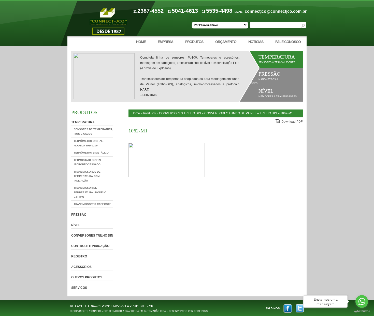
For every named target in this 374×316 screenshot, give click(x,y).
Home (141, 42)
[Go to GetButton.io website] (362, 311)
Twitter (299, 308)
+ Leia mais (148, 95)
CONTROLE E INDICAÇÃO (90, 246)
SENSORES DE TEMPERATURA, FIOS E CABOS (93, 131)
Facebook (287, 308)
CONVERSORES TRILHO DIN (92, 235)
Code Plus (201, 311)
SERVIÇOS (79, 288)
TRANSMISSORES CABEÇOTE (92, 204)
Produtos (194, 42)
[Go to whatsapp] (361, 301)
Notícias (255, 42)
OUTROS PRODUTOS (86, 277)
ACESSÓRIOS (81, 267)
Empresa (165, 42)
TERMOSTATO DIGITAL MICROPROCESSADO (88, 162)
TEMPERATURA (83, 122)
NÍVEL (75, 225)
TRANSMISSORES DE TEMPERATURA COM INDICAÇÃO (87, 176)
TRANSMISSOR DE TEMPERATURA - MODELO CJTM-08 (90, 192)
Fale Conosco (288, 42)
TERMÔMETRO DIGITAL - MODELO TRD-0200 (89, 143)
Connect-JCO (108, 22)
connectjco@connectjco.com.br (276, 11)
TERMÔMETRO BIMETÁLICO (91, 152)
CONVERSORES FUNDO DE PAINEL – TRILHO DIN (240, 113)
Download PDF (292, 121)
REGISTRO (79, 256)
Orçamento (225, 42)
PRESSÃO (78, 214)
